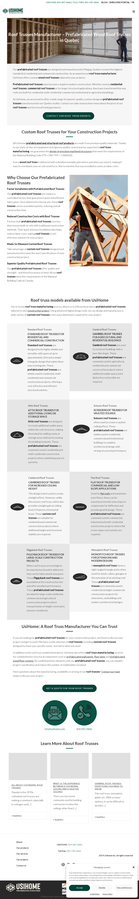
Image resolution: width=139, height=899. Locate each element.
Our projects (22, 859)
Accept (79, 888)
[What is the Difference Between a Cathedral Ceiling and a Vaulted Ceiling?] (69, 765)
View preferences (124, 888)
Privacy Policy (108, 894)
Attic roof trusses (40, 410)
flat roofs (105, 493)
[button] (133, 867)
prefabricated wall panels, (80, 656)
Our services (22, 853)
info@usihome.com (55, 728)
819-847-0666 (64, 2)
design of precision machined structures (71, 151)
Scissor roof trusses (108, 410)
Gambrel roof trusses (107, 333)
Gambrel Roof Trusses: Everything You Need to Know (109, 786)
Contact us (21, 865)
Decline (102, 888)
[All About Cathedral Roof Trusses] (28, 766)
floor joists (99, 656)
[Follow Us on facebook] (63, 864)
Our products (22, 847)
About (19, 842)
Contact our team (110, 671)
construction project (38, 310)
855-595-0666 (92, 2)
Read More (17, 816)
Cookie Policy (95, 894)
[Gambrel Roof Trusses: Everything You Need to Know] (111, 765)
